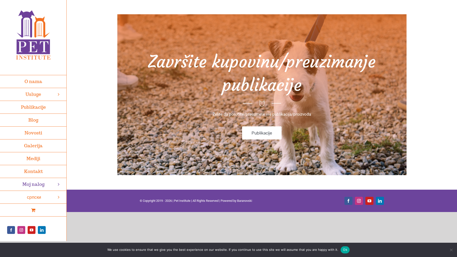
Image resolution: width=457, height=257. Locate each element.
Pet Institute (182, 201)
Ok (345, 250)
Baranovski (244, 201)
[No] (451, 249)
